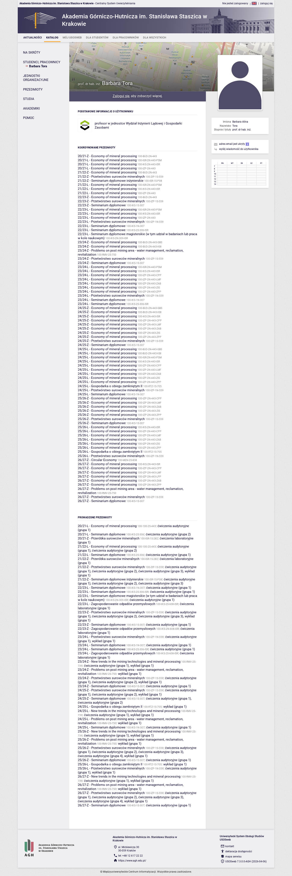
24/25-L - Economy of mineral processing (107, 349)
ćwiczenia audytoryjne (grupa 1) (168, 555)
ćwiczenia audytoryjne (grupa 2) (168, 534)
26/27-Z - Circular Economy (97, 460)
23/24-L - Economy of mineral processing (107, 267)
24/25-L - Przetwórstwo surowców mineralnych (111, 390)
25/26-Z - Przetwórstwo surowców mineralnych (111, 419)
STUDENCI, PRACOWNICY (41, 62)
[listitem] (32, 37)
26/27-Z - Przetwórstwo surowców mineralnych (111, 497)
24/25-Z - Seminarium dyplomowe (102, 345)
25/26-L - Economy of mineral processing (107, 427)
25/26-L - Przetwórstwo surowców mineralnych (111, 456)
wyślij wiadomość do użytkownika (238, 149)
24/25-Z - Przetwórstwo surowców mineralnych (111, 341)
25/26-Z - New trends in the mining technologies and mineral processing (129, 731)
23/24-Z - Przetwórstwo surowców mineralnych (111, 259)
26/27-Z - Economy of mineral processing (107, 464)
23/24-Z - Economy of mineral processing (107, 242)
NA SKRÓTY (31, 52)
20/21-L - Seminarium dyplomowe (101, 534)
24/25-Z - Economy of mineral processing (107, 308)
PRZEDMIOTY (33, 89)
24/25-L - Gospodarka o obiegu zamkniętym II (110, 386)
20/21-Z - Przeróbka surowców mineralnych (108, 538)
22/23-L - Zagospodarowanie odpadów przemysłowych (116, 604)
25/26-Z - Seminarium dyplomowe (102, 423)
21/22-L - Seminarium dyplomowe (101, 555)
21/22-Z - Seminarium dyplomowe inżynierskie (110, 181)
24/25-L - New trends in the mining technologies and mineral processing (129, 711)
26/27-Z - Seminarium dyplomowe (102, 501)
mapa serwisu (233, 856)
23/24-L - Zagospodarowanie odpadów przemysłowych (116, 653)
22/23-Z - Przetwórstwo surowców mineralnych (111, 201)
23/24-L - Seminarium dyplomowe (101, 300)
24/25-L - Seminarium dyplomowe (101, 394)
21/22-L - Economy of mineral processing (107, 185)
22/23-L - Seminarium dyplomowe (101, 226)
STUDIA (28, 99)
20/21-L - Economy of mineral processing (107, 160)
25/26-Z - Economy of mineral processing (107, 398)
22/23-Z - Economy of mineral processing (107, 197)
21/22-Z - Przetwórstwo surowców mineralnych (111, 177)
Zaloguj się (121, 96)
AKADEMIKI (31, 108)
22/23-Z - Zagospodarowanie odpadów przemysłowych (116, 629)
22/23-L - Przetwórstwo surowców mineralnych (111, 222)
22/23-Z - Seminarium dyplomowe (102, 205)
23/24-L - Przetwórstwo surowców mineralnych (111, 295)
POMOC (28, 118)
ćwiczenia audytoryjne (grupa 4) (100, 756)
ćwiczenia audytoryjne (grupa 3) (160, 571)
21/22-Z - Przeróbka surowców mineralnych (108, 559)
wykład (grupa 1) (103, 641)
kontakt (229, 846)
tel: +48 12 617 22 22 (130, 855)
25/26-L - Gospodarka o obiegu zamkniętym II (110, 452)
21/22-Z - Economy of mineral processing (107, 172)
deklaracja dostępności (238, 851)
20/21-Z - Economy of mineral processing (107, 156)
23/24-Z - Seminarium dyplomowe (102, 263)
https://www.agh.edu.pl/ (132, 860)
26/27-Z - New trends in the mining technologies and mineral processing (129, 776)
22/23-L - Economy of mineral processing (107, 209)
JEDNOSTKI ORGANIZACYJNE (36, 78)
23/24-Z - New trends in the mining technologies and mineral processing (129, 662)
